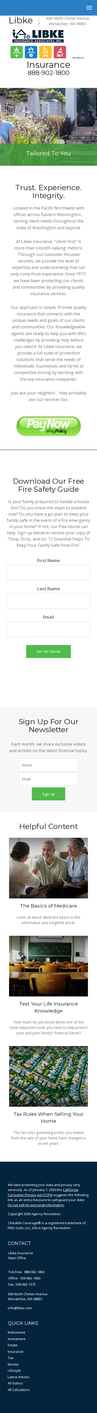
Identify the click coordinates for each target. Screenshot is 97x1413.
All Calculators (19, 1389)
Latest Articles (18, 1377)
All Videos (15, 1383)
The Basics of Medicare (48, 906)
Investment (16, 1338)
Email (48, 617)
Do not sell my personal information (36, 1205)
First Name (48, 560)
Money (13, 1364)
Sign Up (48, 794)
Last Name (48, 589)
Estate (13, 1345)
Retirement (16, 1332)
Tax (10, 1357)
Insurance (16, 1351)
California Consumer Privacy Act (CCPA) (43, 1192)
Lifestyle (14, 1370)
